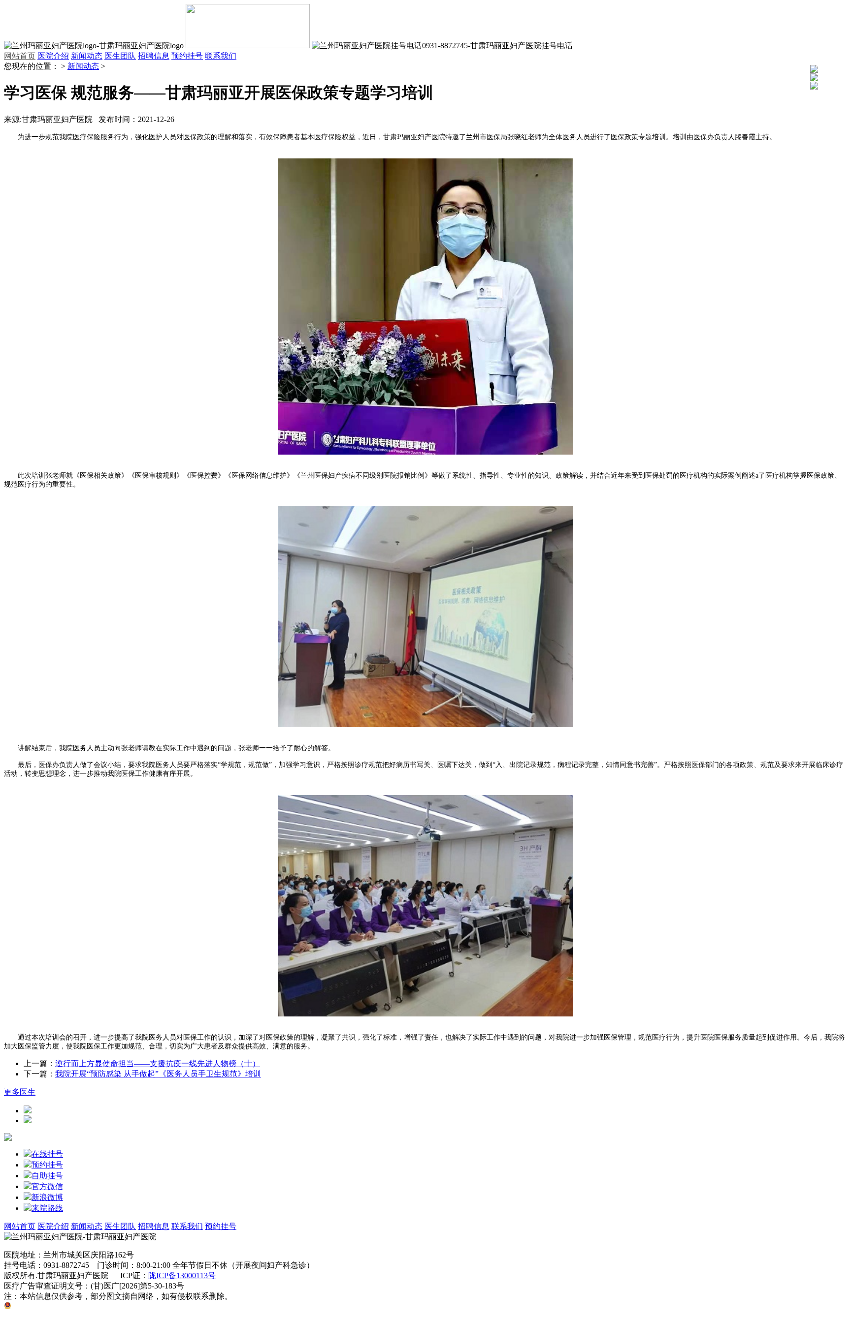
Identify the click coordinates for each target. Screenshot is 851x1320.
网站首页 (19, 56)
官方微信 (47, 1186)
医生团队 (120, 56)
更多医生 (19, 1092)
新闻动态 (86, 56)
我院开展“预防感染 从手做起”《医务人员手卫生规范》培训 (158, 1074)
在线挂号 (47, 1154)
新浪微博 (47, 1197)
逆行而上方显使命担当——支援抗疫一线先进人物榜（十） (157, 1063)
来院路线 (47, 1208)
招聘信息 (153, 56)
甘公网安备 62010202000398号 (63, 1306)
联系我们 (220, 56)
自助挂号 (47, 1175)
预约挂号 (187, 56)
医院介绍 (53, 56)
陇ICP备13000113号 (182, 1275)
